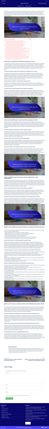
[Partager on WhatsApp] (47, 427)
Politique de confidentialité (6, 414)
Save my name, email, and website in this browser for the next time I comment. (17, 395)
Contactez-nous (20, 6)
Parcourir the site (5, 412)
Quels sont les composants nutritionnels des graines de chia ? (14, 40)
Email (7, 388)
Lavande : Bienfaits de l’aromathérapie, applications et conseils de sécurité (35, 413)
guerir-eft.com (24, 3)
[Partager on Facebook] (42, 427)
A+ (1, 427)
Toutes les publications (42, 3)
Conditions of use (5, 415)
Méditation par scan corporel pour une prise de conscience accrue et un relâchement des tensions (36, 416)
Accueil (3, 3)
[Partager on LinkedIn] (46, 427)
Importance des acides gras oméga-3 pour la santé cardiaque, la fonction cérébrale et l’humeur (35, 408)
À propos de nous (28, 6)
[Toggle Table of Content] (29, 39)
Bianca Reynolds (13, 347)
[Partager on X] (44, 427)
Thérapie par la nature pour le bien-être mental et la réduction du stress (35, 419)
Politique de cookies (5, 417)
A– (4, 427)
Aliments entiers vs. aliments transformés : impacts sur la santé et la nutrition (36, 410)
